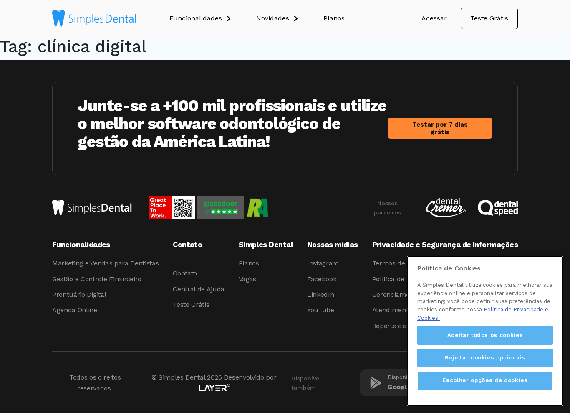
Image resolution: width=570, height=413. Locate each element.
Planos (249, 263)
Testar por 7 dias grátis (440, 128)
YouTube (320, 310)
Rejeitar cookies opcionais (485, 357)
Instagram (323, 263)
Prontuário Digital (79, 294)
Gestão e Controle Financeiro (96, 279)
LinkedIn (320, 294)
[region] (485, 331)
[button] (212, 18)
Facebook (321, 279)
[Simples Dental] (94, 18)
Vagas (247, 279)
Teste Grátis (489, 18)
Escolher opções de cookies (484, 380)
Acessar (434, 18)
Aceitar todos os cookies (485, 335)
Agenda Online (74, 310)
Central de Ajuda (198, 289)
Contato (185, 273)
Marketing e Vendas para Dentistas (105, 263)
